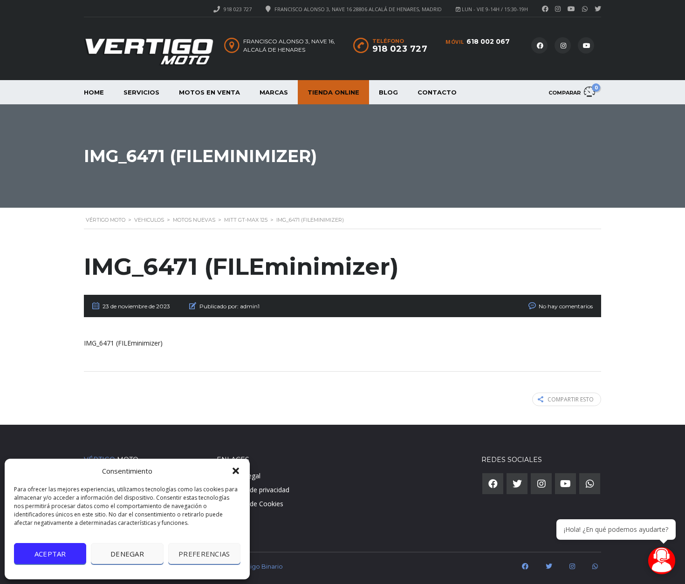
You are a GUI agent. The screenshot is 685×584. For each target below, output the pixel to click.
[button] (235, 470)
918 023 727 (238, 9)
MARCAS (274, 92)
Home (94, 92)
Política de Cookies (254, 503)
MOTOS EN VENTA (209, 92)
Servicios (141, 92)
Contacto (437, 92)
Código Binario (260, 566)
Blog (388, 92)
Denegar (127, 553)
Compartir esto (571, 399)
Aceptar (50, 553)
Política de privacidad (257, 489)
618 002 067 (488, 41)
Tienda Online (333, 92)
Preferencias (204, 553)
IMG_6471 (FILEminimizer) (123, 343)
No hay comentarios (566, 306)
